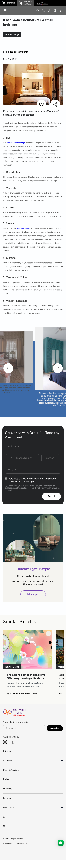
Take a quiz (33, 594)
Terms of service (22, 843)
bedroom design (23, 228)
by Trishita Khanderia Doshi (22, 693)
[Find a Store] (55, 10)
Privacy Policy (7, 843)
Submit (52, 496)
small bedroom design (16, 143)
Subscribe (54, 728)
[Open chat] (61, 843)
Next (58, 368)
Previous (8, 368)
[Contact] (43, 10)
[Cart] (61, 10)
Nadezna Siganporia (17, 51)
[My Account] (49, 10)
